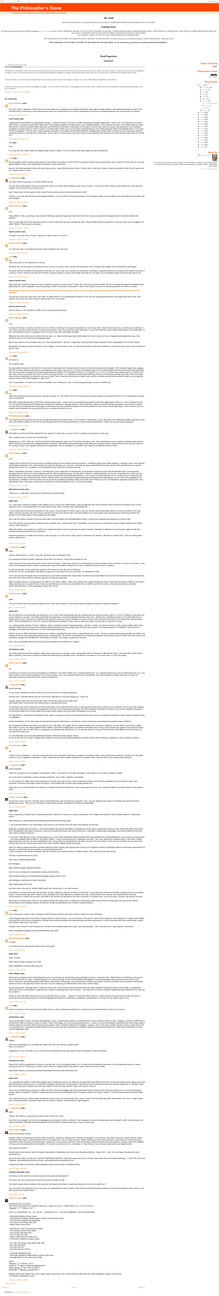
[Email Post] (28, 92)
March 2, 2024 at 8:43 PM (17, 761)
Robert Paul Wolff (206, 155)
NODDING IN (207, 108)
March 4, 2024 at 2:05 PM (17, 1013)
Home (74, 1287)
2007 (202, 147)
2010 (202, 142)
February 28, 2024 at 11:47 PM (18, 174)
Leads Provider (15, 1198)
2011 (202, 140)
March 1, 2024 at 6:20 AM (17, 607)
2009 (202, 144)
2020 (202, 119)
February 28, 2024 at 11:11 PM (18, 154)
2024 (202, 85)
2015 (202, 131)
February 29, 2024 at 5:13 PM (18, 485)
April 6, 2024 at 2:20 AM (16, 1194)
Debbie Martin (15, 1130)
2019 (202, 122)
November (206, 87)
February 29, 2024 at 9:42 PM (18, 497)
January (205, 110)
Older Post (141, 1287)
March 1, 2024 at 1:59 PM (17, 659)
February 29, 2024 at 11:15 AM (18, 412)
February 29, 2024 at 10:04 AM (18, 303)
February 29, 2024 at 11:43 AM (18, 426)
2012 (202, 138)
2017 (202, 126)
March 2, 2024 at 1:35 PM (17, 742)
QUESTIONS (206, 106)
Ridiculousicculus (16, 416)
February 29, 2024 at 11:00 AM (18, 386)
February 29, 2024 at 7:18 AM (18, 228)
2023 (202, 112)
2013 (202, 135)
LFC (10, 158)
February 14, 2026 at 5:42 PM (18, 1280)
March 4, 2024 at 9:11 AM (17, 950)
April (204, 96)
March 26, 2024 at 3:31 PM (17, 1168)
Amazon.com (44, 31)
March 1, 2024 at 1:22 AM (17, 543)
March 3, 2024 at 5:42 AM (17, 793)
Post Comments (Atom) (21, 1292)
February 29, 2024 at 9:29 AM (18, 277)
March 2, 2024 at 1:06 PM (17, 681)
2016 (202, 128)
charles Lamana (16, 797)
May (204, 94)
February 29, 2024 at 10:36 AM (18, 352)
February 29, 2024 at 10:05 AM (18, 314)
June (204, 92)
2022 (202, 115)
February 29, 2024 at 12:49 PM (18, 449)
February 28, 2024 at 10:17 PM (18, 139)
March (204, 99)
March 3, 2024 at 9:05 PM (17, 934)
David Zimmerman (17, 938)
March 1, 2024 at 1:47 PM (17, 646)
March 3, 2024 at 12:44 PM (17, 807)
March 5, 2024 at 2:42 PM (17, 1104)
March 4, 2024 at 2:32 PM (17, 1033)
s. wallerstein (14, 178)
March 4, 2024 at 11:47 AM (17, 970)
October (205, 89)
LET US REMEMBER (209, 103)
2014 (202, 133)
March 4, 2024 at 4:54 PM (17, 1057)
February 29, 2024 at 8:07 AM (18, 253)
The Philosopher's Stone (36, 8)
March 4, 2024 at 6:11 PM (17, 1074)
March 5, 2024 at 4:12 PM (17, 1126)
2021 (202, 117)
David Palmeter (15, 103)
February (205, 101)
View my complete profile (208, 169)
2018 (202, 124)
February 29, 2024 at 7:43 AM (18, 239)
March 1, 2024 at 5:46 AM (17, 590)
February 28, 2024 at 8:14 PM (18, 115)
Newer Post (5, 1287)
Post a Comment (10, 1284)
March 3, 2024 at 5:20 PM (17, 907)
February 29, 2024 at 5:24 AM (18, 202)
